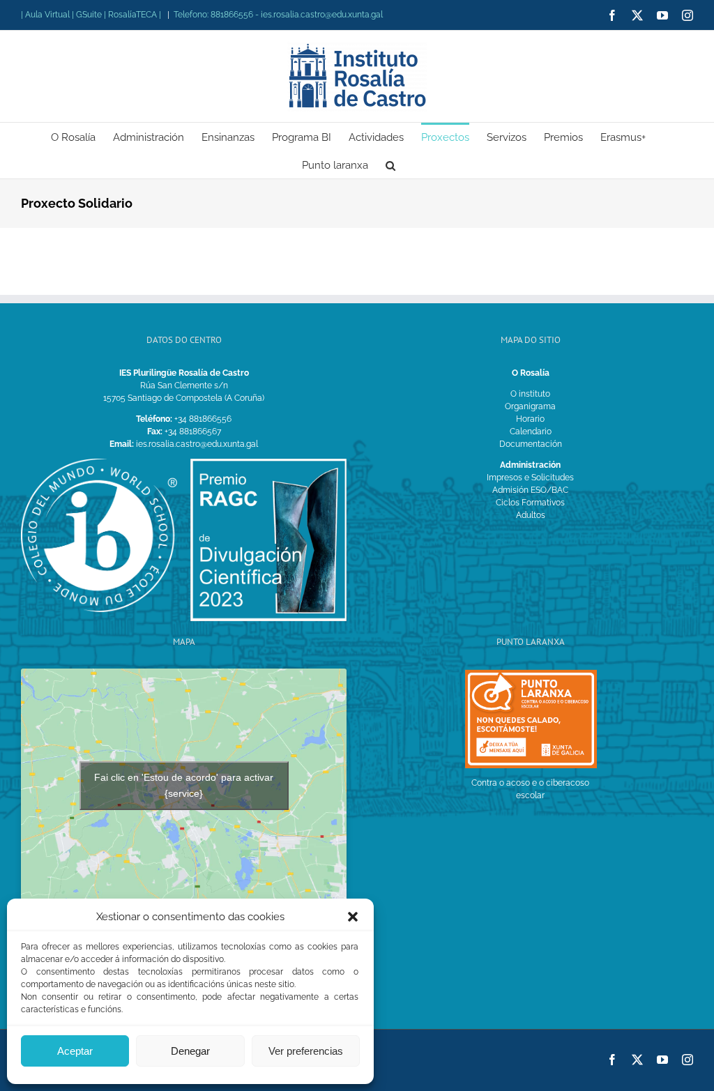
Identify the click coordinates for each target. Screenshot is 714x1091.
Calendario (531, 431)
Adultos (530, 515)
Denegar (190, 1051)
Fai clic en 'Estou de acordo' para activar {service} (183, 785)
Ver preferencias (305, 1051)
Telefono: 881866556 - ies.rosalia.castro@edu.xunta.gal (278, 15)
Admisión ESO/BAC (530, 490)
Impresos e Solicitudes (530, 477)
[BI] (99, 463)
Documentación (530, 444)
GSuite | (92, 15)
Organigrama (530, 406)
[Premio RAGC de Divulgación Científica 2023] (268, 463)
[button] (353, 917)
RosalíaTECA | (134, 15)
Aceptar (75, 1051)
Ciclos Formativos (530, 503)
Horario (530, 419)
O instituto (530, 394)
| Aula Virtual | (48, 15)
